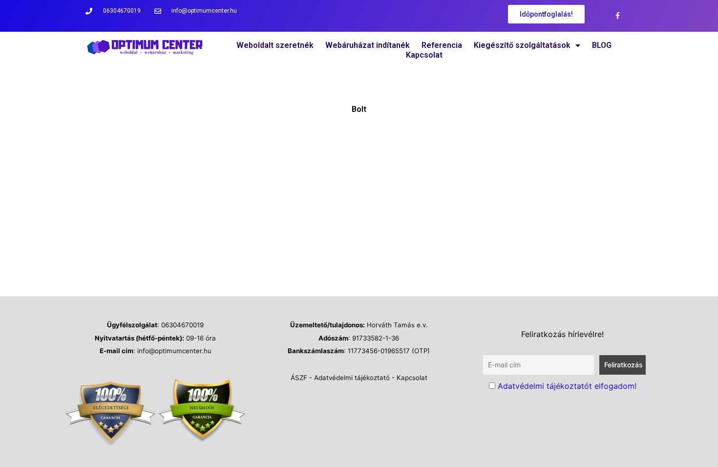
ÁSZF (299, 378)
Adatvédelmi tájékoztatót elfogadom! (567, 386)
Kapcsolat (424, 55)
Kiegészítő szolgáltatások (522, 45)
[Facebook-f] (618, 16)
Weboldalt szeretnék (275, 45)
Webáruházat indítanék (367, 45)
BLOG (602, 45)
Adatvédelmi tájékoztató (352, 378)
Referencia (442, 45)
